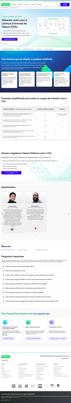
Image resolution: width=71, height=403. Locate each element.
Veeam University (22, 373)
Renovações (21, 371)
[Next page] (68, 213)
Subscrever (65, 358)
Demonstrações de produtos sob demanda (61, 376)
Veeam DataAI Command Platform (42, 366)
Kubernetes (38, 377)
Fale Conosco (3, 373)
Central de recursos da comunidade (25, 376)
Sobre (2, 366)
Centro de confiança (5, 377)
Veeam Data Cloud (39, 371)
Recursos (26, 4)
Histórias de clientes (57, 374)
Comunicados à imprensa (5, 374)
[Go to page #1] (35, 235)
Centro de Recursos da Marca (6, 376)
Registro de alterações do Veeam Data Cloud (26, 374)
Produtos (14, 4)
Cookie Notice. (15, 397)
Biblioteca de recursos (58, 369)
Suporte (64, 1)
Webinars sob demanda (58, 373)
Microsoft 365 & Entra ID (40, 374)
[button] (35, 400)
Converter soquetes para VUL (8, 249)
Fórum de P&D (21, 377)
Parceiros (33, 4)
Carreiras (3, 369)
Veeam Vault (38, 373)
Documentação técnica (23, 368)
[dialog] (35, 397)
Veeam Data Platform (40, 369)
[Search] (59, 5)
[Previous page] (2, 213)
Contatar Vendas (51, 1)
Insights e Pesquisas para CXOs (59, 366)
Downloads (45, 1)
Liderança (3, 368)
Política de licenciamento (42, 249)
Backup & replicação (39, 379)
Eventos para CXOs (57, 368)
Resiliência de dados (39, 368)
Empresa (39, 4)
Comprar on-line (58, 1)
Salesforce (38, 376)
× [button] (69, 392)
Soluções (20, 4)
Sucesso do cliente (22, 369)
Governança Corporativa (5, 371)
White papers (56, 371)
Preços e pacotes (23, 249)
